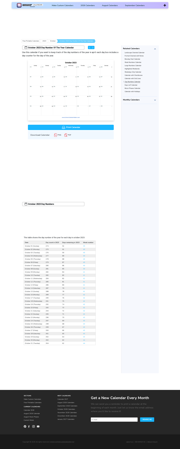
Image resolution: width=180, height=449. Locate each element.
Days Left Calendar (131, 85)
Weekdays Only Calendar (133, 72)
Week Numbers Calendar (133, 62)
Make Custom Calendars (62, 5)
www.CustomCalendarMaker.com (62, 442)
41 (84, 272)
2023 (44, 41)
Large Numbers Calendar (133, 65)
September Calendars (135, 5)
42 (84, 295)
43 (84, 317)
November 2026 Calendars (67, 413)
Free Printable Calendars (31, 41)
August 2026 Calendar (32, 413)
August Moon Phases (31, 417)
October (53, 41)
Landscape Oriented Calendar (134, 53)
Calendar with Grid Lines (133, 78)
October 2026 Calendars (66, 409)
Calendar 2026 (29, 410)
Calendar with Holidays (132, 91)
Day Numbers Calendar (132, 82)
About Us (129, 442)
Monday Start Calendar (132, 59)
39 (84, 246)
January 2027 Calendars (66, 419)
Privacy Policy (152, 442)
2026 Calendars (88, 5)
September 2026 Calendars (67, 406)
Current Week (29, 420)
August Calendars (110, 5)
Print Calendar (73, 127)
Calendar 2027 (63, 399)
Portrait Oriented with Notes (134, 56)
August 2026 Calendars (66, 403)
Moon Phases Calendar (132, 88)
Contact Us (141, 442)
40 (84, 249)
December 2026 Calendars (67, 416)
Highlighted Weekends (132, 69)
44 (84, 340)
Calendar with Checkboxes (133, 75)
